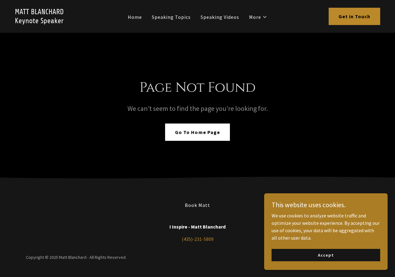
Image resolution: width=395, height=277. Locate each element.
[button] (258, 17)
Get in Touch (354, 16)
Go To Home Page (197, 132)
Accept (326, 255)
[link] (63, 21)
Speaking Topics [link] (171, 17)
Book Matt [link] (197, 205)
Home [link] (135, 17)
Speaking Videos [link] (220, 17)
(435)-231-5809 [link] (198, 239)
